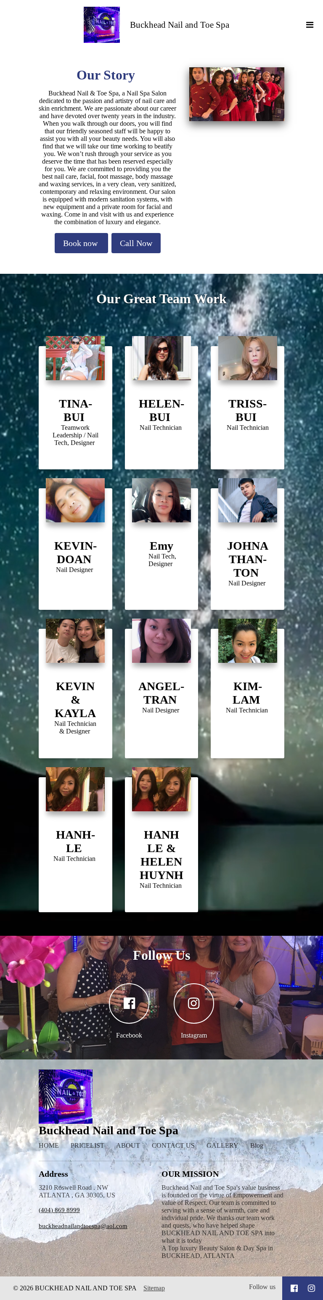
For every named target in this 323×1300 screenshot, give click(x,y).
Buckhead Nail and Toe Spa (179, 24)
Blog (256, 1145)
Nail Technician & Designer (75, 727)
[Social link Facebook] (294, 1288)
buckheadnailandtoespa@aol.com (83, 1226)
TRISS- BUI (247, 410)
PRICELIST (87, 1145)
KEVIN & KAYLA (75, 700)
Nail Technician (161, 427)
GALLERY (222, 1145)
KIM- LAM (248, 693)
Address (53, 1173)
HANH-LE (75, 841)
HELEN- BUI (161, 410)
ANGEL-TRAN (161, 693)
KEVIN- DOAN (75, 552)
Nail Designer (75, 569)
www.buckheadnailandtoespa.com (247, 726)
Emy (161, 545)
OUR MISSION (190, 1173)
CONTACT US (173, 1145)
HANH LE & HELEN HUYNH (161, 855)
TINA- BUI (75, 410)
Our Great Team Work (161, 298)
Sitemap (154, 1288)
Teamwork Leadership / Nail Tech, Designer (75, 435)
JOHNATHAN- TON (247, 559)
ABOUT (128, 1145)
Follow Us (161, 955)
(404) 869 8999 (59, 1210)
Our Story (107, 74)
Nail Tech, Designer (161, 560)
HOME (49, 1145)
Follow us (262, 1286)
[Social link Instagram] (311, 1288)
